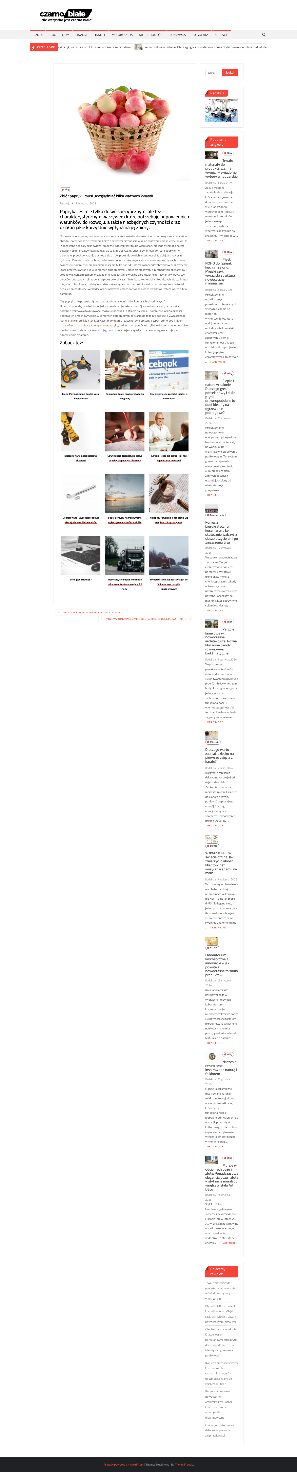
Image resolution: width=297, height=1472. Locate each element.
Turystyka (200, 34)
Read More (215, 240)
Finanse (81, 34)
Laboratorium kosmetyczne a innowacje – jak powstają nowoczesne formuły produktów (221, 965)
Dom (65, 34)
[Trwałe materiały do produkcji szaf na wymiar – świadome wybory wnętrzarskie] (211, 154)
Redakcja (65, 203)
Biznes (37, 34)
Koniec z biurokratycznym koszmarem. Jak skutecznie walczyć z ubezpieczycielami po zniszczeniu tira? (221, 532)
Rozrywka (178, 34)
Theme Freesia (184, 1464)
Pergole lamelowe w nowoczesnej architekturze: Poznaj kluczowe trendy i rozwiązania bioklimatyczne (221, 641)
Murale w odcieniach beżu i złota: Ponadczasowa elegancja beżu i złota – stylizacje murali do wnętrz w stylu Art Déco (221, 1177)
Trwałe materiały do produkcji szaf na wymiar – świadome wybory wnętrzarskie (221, 168)
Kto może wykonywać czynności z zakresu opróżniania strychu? (144, 618)
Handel (99, 34)
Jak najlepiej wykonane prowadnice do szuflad (93, 612)
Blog (52, 34)
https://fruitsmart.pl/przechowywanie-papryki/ (89, 325)
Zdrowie (221, 34)
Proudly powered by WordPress (123, 1464)
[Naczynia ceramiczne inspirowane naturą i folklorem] (211, 1056)
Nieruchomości (151, 34)
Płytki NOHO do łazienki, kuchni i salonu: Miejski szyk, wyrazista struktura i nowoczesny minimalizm (221, 271)
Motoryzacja (122, 34)
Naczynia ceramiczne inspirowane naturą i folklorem (221, 1067)
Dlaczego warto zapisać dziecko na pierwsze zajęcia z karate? (219, 755)
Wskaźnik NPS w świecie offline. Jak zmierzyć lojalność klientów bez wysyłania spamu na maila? (221, 863)
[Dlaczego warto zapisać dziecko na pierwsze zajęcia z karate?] (211, 735)
